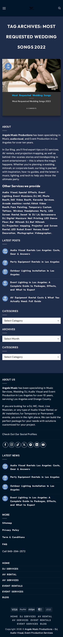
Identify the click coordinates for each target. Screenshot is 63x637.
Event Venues (33, 229)
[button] (4, 8)
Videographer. (43, 233)
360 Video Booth (21, 199)
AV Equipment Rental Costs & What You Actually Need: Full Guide (34, 299)
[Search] (59, 8)
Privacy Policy (10, 530)
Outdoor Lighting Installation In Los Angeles (32, 272)
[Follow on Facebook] (5, 445)
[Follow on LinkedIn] (37, 445)
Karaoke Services (43, 199)
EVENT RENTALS (12, 585)
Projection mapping (18, 225)
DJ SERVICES (10, 568)
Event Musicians (22, 196)
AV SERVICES (10, 580)
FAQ (4, 544)
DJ (35, 196)
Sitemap (7, 522)
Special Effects (28, 192)
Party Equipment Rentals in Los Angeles (34, 261)
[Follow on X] (24, 445)
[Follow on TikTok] (18, 445)
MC (39, 196)
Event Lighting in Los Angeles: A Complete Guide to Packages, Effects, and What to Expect (33, 286)
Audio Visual (9, 192)
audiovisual (17, 138)
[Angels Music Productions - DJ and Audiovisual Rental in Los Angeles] (31, 8)
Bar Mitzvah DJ (19, 221)
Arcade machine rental (16, 203)
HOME (6, 563)
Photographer (25, 233)
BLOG (5, 597)
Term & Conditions (13, 537)
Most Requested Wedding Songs (31, 95)
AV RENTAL (9, 574)
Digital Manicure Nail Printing (25, 218)
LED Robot (17, 229)
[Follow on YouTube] (43, 445)
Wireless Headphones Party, (30, 210)
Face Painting (19, 207)
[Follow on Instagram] (12, 445)
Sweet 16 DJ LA (30, 214)
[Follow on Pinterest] (30, 445)
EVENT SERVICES (12, 591)
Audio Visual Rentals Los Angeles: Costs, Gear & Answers (35, 252)
